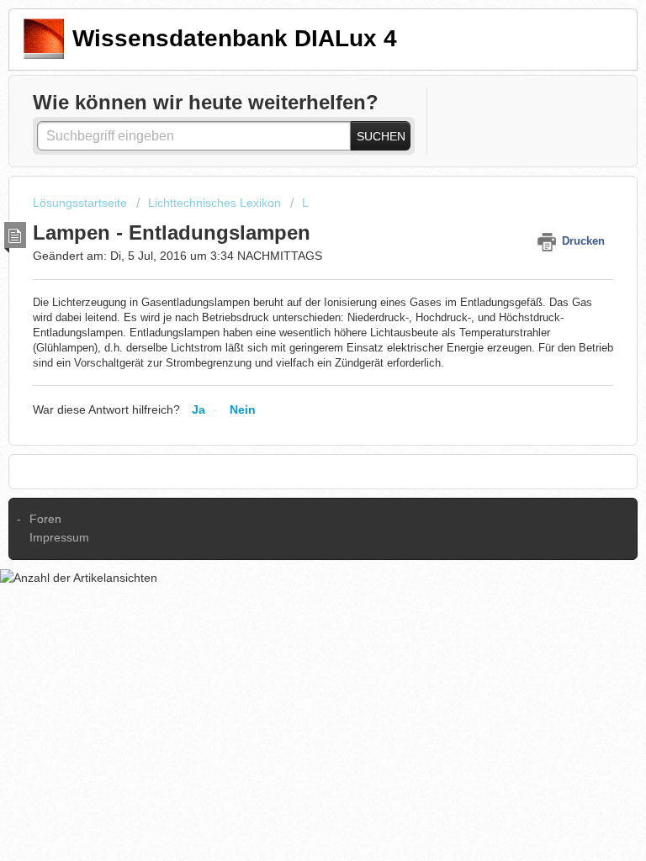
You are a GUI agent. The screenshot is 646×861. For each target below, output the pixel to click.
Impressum (59, 537)
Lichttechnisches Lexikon (214, 202)
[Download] (291, 417)
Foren (45, 519)
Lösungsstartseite (81, 202)
